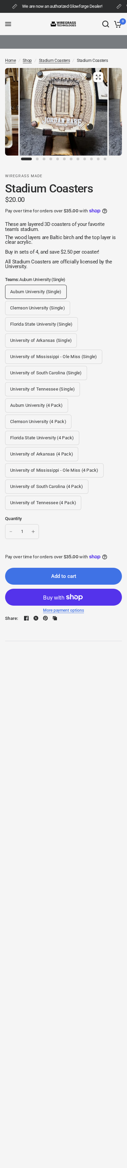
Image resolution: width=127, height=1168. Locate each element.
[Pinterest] (45, 618)
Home (10, 61)
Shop (27, 61)
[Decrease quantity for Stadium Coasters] (10, 531)
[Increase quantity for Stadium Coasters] (33, 531)
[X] (36, 618)
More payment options (63, 610)
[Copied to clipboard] (55, 618)
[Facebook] (26, 618)
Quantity (13, 519)
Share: (11, 618)
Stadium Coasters (54, 61)
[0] (116, 24)
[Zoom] (98, 77)
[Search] (105, 24)
